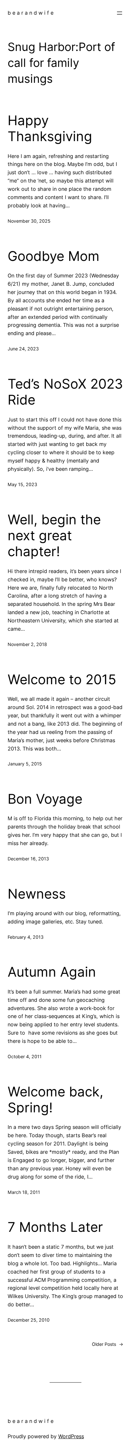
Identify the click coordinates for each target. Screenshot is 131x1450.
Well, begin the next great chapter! (54, 536)
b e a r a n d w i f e (30, 13)
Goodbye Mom (54, 256)
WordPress (71, 1436)
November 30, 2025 (29, 221)
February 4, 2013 (26, 937)
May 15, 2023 (22, 484)
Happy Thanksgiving (50, 128)
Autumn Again (52, 972)
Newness (37, 894)
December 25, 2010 (29, 1320)
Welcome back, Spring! (55, 1100)
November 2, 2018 (27, 644)
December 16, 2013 (28, 858)
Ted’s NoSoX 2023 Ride (65, 392)
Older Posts (107, 1344)
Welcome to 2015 (62, 679)
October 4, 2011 (25, 1056)
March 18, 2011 (24, 1192)
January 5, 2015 (25, 763)
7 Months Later (55, 1227)
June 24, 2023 (23, 348)
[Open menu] (119, 13)
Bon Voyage (45, 799)
